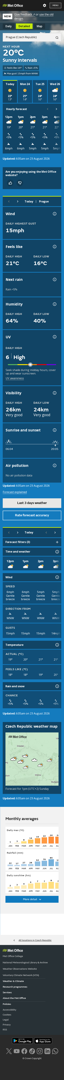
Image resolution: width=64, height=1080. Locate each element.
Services (7, 992)
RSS (5, 1029)
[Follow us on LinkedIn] (47, 1051)
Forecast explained (15, 492)
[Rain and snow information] (57, 686)
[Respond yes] (10, 183)
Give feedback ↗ (24, 14)
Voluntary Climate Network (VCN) (21, 975)
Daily (8, 26)
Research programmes (15, 986)
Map (39, 26)
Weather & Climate (13, 981)
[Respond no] (19, 183)
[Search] (55, 37)
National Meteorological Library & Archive (25, 962)
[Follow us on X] (9, 1051)
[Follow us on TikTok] (32, 1051)
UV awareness (15, 378)
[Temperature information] (57, 645)
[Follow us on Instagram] (40, 1051)
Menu (55, 5)
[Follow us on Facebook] (24, 1051)
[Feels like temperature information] (54, 246)
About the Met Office (14, 998)
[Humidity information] (54, 304)
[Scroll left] (47, 109)
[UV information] (54, 337)
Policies (7, 1004)
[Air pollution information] (54, 465)
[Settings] (44, 5)
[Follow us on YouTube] (17, 1051)
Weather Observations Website (20, 968)
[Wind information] (57, 577)
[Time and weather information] (57, 552)
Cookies (7, 1014)
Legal (6, 1019)
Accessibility (9, 1009)
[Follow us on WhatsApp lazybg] (55, 1051)
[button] (25, 756)
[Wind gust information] (54, 214)
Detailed (24, 26)
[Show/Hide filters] (57, 542)
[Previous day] (8, 201)
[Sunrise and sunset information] (54, 430)
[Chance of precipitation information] (54, 279)
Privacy (7, 1024)
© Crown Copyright (32, 1058)
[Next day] (17, 201)
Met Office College (13, 956)
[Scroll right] (56, 109)
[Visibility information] (54, 393)
